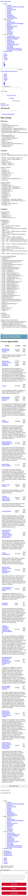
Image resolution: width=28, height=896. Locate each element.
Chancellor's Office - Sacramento (10, 186)
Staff (4, 140)
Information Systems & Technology (11, 299)
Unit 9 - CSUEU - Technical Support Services (14, 253)
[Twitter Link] (7, 851)
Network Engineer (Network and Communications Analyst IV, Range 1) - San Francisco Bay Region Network (7, 534)
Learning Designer (6, 511)
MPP (4, 224)
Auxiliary (5, 124)
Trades (4, 310)
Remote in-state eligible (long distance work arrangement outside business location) (12, 323)
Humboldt (5, 171)
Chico (4, 168)
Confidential (6, 221)
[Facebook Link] (8, 852)
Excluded (5, 223)
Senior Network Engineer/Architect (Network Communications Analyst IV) (6, 569)
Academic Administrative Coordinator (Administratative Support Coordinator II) (7, 629)
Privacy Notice (12, 881)
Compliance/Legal (7, 263)
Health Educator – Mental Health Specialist (6, 399)
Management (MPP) (8, 135)
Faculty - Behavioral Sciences (10, 273)
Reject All (14, 888)
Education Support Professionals (11, 267)
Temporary (6, 216)
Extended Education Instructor (10, 125)
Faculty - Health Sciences (9, 284)
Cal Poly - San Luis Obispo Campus (12, 157)
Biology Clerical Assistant (6, 485)
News (5, 56)
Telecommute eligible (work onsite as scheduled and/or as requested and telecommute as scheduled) (14, 327)
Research (5, 305)
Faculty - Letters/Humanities (10, 287)
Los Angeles (6, 195)
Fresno (5, 160)
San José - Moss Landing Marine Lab (12, 178)
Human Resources (7, 298)
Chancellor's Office (7, 185)
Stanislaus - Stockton (7, 163)
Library (4, 302)
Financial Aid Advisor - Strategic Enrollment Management (6, 363)
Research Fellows (7, 139)
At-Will (5, 213)
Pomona (5, 198)
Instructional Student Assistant (10, 131)
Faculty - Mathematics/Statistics (10, 288)
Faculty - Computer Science (9, 277)
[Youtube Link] (7, 853)
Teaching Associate (7, 145)
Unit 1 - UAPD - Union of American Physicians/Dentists (11, 226)
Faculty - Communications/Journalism (12, 275)
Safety (4, 306)
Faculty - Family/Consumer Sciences (12, 281)
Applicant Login (5, 105)
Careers (5, 58)
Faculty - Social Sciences (9, 292)
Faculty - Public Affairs (8, 291)
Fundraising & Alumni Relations (11, 295)
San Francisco (6, 175)
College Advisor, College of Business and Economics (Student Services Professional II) (7, 745)
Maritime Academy (7, 173)
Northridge (6, 196)
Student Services (7, 307)
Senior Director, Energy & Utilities (6, 465)
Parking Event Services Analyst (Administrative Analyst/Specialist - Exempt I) (6, 713)
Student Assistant (7, 142)
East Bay (5, 170)
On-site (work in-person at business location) (14, 321)
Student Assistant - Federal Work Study (12, 143)
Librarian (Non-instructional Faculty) (11, 300)
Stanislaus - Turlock (8, 164)
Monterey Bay (6, 162)
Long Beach (6, 193)
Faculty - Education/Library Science (11, 278)
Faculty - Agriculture (8, 270)
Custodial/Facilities (7, 266)
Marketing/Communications (9, 303)
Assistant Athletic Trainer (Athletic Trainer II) (6, 688)
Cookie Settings (14, 884)
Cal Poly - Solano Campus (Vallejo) (11, 159)
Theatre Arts (6, 309)
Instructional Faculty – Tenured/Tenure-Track (14, 129)
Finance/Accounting (8, 294)
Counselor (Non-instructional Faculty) (12, 264)
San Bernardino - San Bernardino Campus (13, 200)
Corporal (4, 385)
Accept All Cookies (14, 893)
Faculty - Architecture (8, 271)
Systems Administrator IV (6, 553)
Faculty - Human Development (10, 285)
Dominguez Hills (7, 191)
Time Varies (6, 317)
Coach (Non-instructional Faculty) (11, 261)
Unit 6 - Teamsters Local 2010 (10, 246)
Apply (5, 54)
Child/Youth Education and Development (13, 260)
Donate (5, 55)
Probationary (6, 214)
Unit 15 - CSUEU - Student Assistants (12, 237)
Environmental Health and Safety (11, 268)
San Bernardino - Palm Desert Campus (12, 199)
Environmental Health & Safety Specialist (6, 350)
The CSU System (11, 95)
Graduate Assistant (7, 127)
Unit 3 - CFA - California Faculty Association (14, 239)
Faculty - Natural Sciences (9, 289)
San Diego (5, 202)
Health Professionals (8, 296)
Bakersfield (5, 184)
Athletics (5, 259)
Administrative (7, 257)
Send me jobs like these (8, 114)
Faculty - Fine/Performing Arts (10, 282)
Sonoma (5, 180)
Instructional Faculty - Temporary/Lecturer (14, 128)
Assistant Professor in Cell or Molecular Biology (7, 589)
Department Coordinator (5, 603)
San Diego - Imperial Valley (9, 203)
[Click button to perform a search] (21, 88)
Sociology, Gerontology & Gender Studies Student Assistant (6, 498)
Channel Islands (7, 189)
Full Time (5, 314)
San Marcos (6, 204)
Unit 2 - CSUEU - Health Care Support (12, 238)
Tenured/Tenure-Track (8, 217)
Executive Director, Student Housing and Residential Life (7, 443)
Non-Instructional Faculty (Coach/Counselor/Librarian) (10, 137)
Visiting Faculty (6, 146)
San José (5, 177)
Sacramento (6, 174)
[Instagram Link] (8, 855)
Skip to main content (6, 1)
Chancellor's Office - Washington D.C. (12, 188)
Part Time (6, 316)
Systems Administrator (5, 421)
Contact (6, 59)
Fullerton (5, 192)
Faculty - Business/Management (11, 274)
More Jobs (14, 786)
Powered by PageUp (5, 790)
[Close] (26, 872)
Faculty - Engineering (8, 280)
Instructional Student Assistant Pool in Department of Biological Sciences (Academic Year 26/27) (7, 661)
